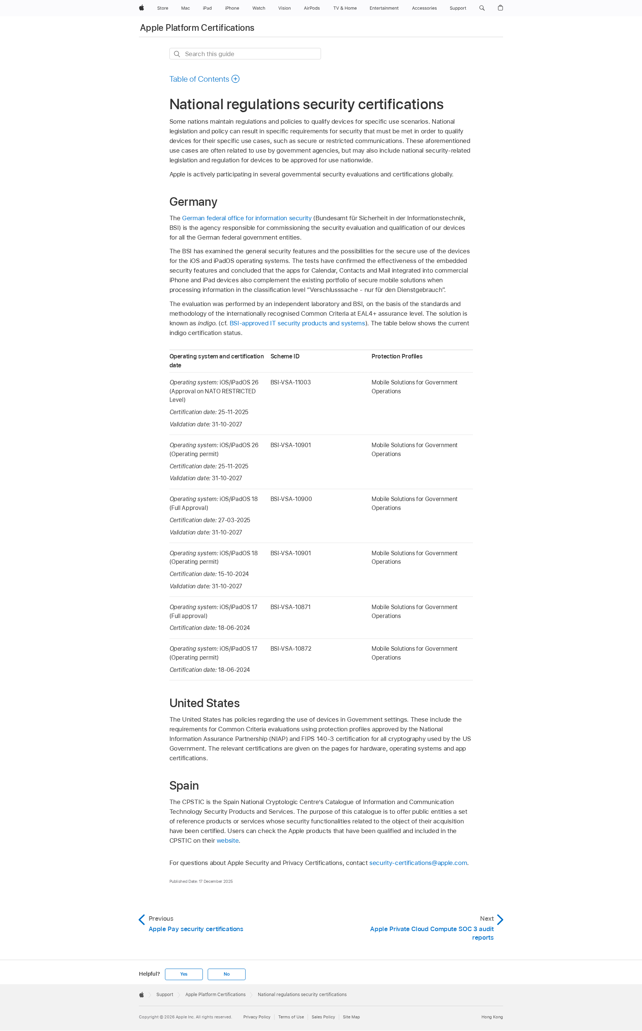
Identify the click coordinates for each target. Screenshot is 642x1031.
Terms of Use (291, 1016)
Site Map (351, 1016)
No (227, 974)
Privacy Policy (256, 1016)
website (228, 840)
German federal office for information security (247, 218)
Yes (184, 974)
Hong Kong (492, 1016)
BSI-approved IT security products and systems (297, 323)
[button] (482, 8)
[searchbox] (245, 53)
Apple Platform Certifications (197, 27)
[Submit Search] (177, 54)
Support (164, 994)
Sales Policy (323, 1016)
